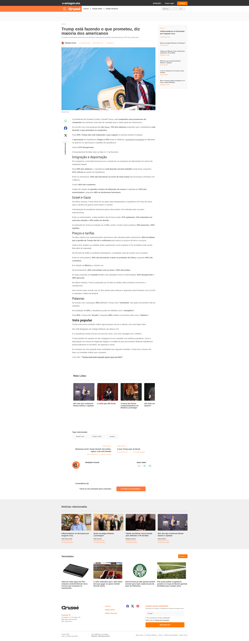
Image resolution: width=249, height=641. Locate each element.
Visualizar (163, 28)
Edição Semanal (112, 9)
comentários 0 (110, 43)
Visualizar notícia (79, 384)
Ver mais (182, 556)
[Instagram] (137, 606)
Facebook (65, 128)
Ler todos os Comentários (130, 489)
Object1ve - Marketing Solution (100, 636)
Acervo (86, 9)
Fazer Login (169, 3)
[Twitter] (132, 606)
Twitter (65, 135)
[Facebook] (127, 606)
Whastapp (65, 121)
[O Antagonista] (71, 3)
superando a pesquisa (134, 140)
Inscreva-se (165, 625)
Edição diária (97, 9)
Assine (160, 635)
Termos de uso (183, 635)
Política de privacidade (170, 635)
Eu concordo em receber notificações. (159, 618)
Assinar (182, 3)
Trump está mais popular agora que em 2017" (102, 357)
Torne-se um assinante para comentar (95, 489)
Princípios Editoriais (151, 635)
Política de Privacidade (162, 620)
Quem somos (139, 635)
